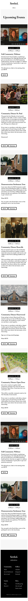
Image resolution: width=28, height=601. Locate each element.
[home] (14, 3)
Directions (12, 146)
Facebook (17, 574)
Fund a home (18, 588)
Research (6, 586)
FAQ (5, 584)
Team (5, 570)
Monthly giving (19, 584)
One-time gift (18, 586)
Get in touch (7, 574)
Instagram (17, 572)
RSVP (4, 75)
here (17, 335)
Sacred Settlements (8, 572)
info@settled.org (13, 560)
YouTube (17, 570)
